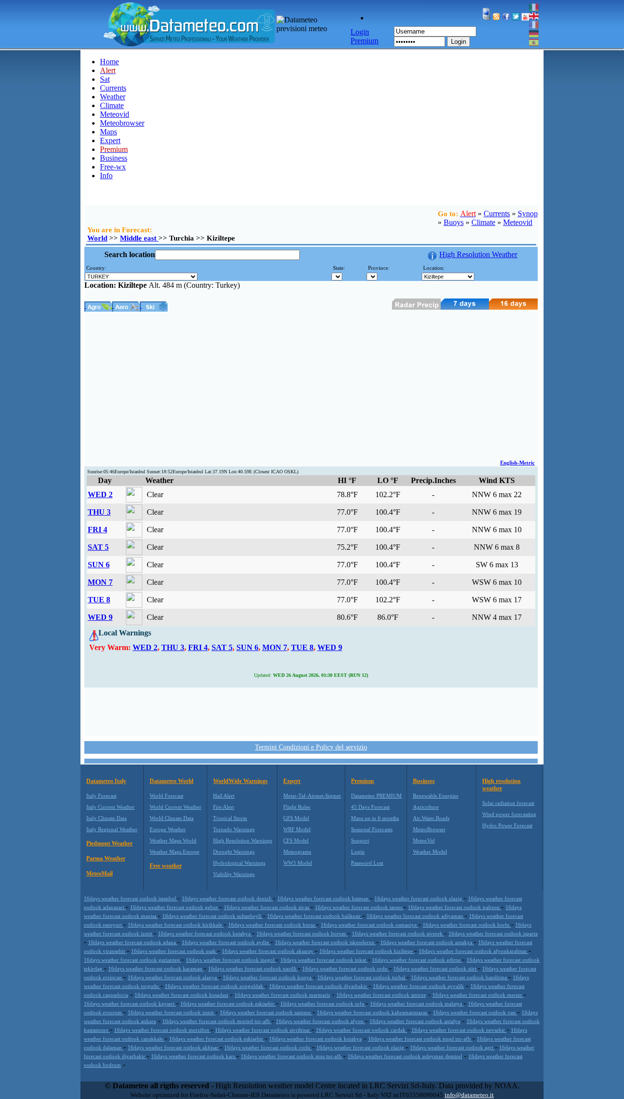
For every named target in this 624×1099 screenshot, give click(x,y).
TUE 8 (99, 600)
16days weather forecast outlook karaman (156, 968)
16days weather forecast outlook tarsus (359, 907)
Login (458, 41)
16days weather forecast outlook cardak (361, 1030)
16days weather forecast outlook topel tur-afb (420, 1039)
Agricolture (426, 807)
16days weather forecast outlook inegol (231, 960)
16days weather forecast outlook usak (174, 951)
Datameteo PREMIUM (376, 796)
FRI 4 (97, 529)
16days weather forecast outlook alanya (173, 977)
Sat (105, 79)
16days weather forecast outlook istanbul (130, 898)
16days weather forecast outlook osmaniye (369, 925)
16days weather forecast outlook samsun (266, 1012)
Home (109, 61)
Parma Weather (105, 858)
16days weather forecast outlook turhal (362, 977)
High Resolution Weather (478, 254)
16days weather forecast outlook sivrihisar (263, 1030)
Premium (362, 781)
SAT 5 (98, 547)
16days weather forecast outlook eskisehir (228, 1003)
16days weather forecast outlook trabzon (454, 907)
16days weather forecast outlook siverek (398, 933)
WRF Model (297, 829)
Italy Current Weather (110, 807)
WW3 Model (297, 863)
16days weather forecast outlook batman (323, 898)
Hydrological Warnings (239, 863)
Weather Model (430, 852)
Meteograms (297, 852)
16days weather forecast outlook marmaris (282, 995)
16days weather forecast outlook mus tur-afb (292, 1056)
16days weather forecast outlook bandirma (459, 977)
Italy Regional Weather (111, 829)
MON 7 (100, 582)
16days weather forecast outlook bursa (272, 925)
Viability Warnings (233, 874)
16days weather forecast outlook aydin (226, 942)
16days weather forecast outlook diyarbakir (319, 986)
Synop (528, 213)
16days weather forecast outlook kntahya (205, 933)
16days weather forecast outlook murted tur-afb (217, 1021)
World (97, 238)
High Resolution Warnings (242, 840)
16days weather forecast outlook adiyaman (416, 916)
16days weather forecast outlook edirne (417, 960)
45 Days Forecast (370, 807)
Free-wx (113, 167)
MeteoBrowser (429, 829)
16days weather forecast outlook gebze (174, 907)
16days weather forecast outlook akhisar (174, 1047)
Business (113, 158)
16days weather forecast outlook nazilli (253, 968)
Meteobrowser (122, 123)
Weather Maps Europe (174, 852)
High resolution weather (501, 785)
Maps (108, 132)
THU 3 (99, 512)
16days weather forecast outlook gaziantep (132, 960)
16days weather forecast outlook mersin (478, 995)
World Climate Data (172, 818)
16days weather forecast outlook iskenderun (325, 942)
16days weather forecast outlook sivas (267, 907)
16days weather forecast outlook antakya (427, 942)
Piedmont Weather (109, 843)
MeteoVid (424, 840)
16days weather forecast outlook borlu (467, 925)
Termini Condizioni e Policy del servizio (311, 747)
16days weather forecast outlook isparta (493, 933)
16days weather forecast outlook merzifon (162, 1030)
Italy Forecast (101, 796)
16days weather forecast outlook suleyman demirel (405, 1056)
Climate (112, 105)
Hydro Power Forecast (507, 825)
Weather (112, 97)
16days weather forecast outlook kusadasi (181, 995)
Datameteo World (172, 781)
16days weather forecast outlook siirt (435, 968)
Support (360, 840)
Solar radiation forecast (508, 803)
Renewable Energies (435, 796)
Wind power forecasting (509, 814)
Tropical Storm (230, 818)
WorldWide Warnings (240, 781)
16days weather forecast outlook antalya (415, 1021)
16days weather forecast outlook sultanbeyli (212, 916)
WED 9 (100, 617)
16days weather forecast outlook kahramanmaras (373, 1012)
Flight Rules (296, 807)
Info (106, 175)
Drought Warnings (233, 852)
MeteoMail (99, 873)
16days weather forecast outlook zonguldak (215, 986)
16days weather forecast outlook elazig (419, 898)
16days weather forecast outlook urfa (323, 1003)
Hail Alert (223, 796)
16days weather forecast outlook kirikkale (176, 925)
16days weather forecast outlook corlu (268, 1047)
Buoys (454, 222)
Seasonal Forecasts (371, 829)
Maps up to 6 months (375, 818)
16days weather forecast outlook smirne (381, 995)
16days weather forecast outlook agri (452, 1047)
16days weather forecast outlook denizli (227, 898)
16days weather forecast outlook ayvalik (418, 986)
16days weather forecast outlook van (475, 1012)
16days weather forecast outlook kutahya (315, 1039)
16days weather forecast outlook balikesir (314, 916)
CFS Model (296, 840)
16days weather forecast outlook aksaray (268, 951)
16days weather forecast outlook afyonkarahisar (473, 951)
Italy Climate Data (106, 818)
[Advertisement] (311, 385)
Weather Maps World (173, 840)
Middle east (139, 238)
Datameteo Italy (106, 781)
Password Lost (367, 863)
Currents (113, 88)
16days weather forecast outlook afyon (320, 1021)
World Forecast (166, 796)
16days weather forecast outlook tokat (324, 960)
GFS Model (296, 818)
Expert (110, 140)
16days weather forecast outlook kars (193, 1056)
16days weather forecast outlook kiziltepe (366, 951)
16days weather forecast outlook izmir (171, 1012)
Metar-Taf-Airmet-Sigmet (312, 796)
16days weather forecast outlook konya (268, 977)
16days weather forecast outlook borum (302, 933)
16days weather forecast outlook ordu (345, 968)
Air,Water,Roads (431, 818)
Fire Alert (223, 807)
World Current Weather (175, 807)
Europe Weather (168, 829)
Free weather (166, 865)
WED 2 (100, 494)
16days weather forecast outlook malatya (417, 1003)
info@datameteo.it (469, 1095)
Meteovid (114, 114)
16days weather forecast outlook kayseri (130, 1003)
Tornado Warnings (233, 829)
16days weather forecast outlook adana (132, 942)
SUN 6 (99, 564)
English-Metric (517, 463)
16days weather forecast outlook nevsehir (459, 1030)
